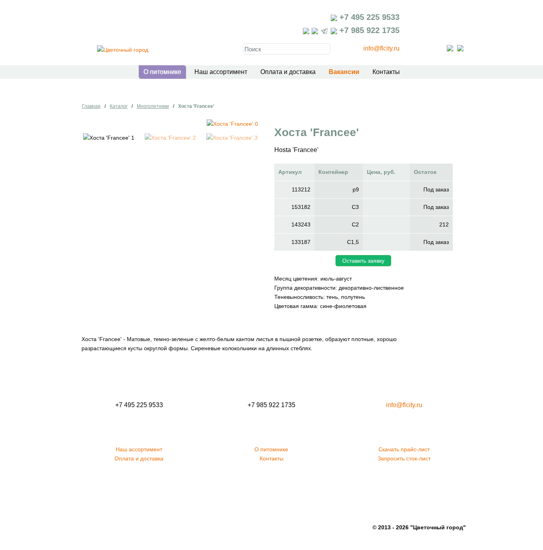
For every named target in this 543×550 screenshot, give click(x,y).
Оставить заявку (363, 260)
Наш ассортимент (220, 71)
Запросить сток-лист (404, 458)
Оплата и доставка (288, 71)
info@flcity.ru (381, 48)
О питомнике (162, 71)
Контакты (386, 71)
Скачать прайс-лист (404, 449)
